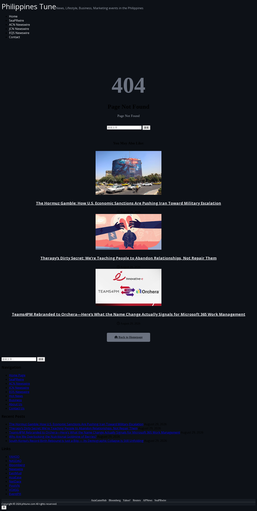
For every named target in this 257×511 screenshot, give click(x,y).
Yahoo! (127, 500)
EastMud (15, 473)
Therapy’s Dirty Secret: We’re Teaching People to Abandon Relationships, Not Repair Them (128, 258)
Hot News (16, 396)
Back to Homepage (130, 337)
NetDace (15, 481)
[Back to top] (4, 507)
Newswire (16, 469)
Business (15, 400)
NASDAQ (15, 461)
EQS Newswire (19, 33)
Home (13, 16)
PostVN (14, 486)
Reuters (137, 500)
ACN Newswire (19, 25)
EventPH (15, 494)
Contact (14, 37)
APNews (147, 500)
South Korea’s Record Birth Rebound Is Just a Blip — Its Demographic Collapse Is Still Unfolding (76, 441)
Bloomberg (17, 465)
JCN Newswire (19, 29)
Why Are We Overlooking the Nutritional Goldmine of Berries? (53, 436)
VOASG (14, 490)
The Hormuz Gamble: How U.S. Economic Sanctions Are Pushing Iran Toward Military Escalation (128, 203)
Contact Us (16, 408)
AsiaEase (15, 477)
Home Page (17, 375)
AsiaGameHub (98, 500)
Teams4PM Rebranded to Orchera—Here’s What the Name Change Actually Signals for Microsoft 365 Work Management (128, 314)
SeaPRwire (16, 20)
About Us (15, 404)
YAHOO (14, 457)
